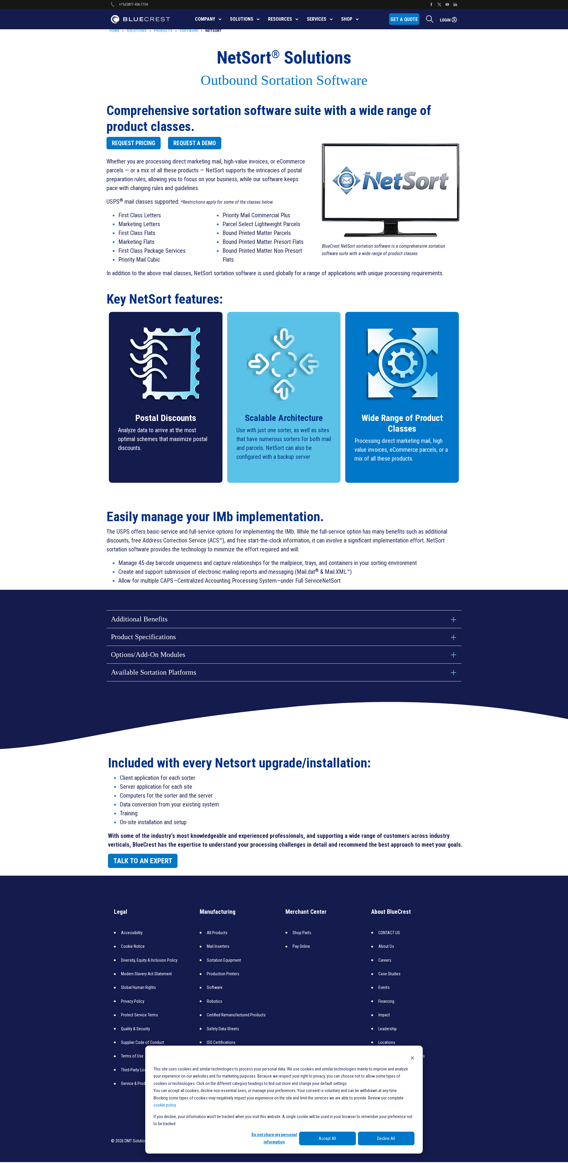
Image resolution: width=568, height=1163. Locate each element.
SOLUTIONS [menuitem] (241, 19)
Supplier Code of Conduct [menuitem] (142, 1042)
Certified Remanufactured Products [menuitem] (236, 1015)
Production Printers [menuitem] (223, 973)
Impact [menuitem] (384, 1015)
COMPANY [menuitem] (205, 19)
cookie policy (165, 1105)
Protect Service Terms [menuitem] (139, 1015)
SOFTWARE (189, 30)
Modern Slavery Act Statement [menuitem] (146, 973)
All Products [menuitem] (217, 932)
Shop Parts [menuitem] (302, 932)
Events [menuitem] (384, 987)
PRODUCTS (163, 30)
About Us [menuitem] (386, 946)
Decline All (386, 1138)
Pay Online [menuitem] (301, 946)
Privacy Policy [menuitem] (132, 1001)
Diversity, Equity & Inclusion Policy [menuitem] (149, 960)
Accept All (327, 1138)
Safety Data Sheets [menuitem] (223, 1028)
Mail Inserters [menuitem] (218, 946)
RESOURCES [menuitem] (280, 19)
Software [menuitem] (214, 987)
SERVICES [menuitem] (316, 19)
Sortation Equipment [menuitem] (224, 960)
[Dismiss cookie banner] (412, 1057)
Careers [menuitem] (384, 960)
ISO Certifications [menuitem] (221, 1042)
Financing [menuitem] (386, 1001)
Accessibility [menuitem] (132, 932)
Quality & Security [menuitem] (135, 1028)
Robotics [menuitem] (214, 1001)
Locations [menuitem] (386, 1042)
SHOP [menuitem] (346, 19)
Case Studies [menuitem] (389, 973)
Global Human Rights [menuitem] (138, 987)
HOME (114, 30)
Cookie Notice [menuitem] (133, 946)
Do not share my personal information (274, 1138)
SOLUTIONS (137, 30)
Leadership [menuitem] (387, 1028)
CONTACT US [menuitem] (389, 932)
